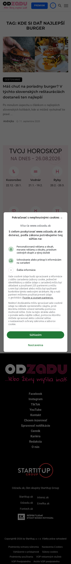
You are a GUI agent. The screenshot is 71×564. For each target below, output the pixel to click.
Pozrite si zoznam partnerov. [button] (38, 297)
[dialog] (36, 282)
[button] (35, 270)
